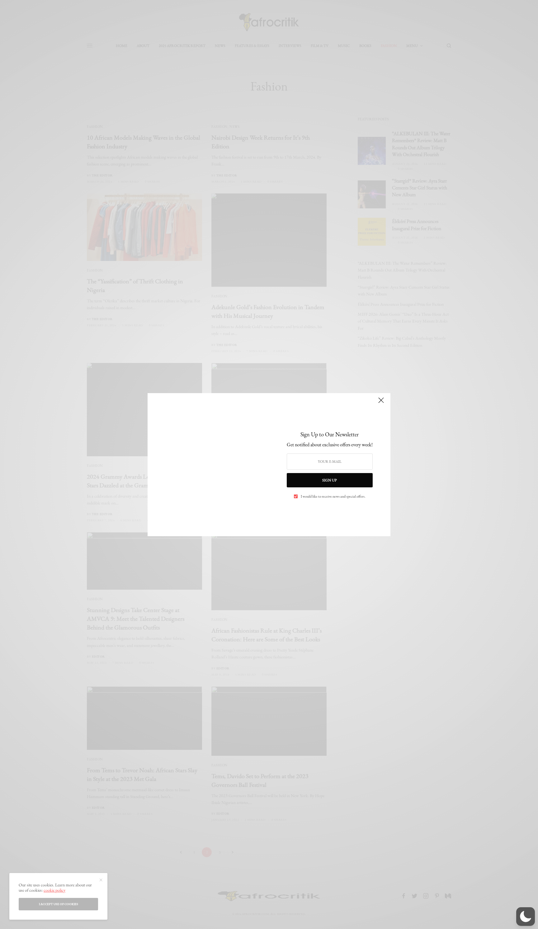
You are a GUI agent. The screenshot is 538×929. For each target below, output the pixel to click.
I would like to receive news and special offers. (333, 496)
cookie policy (54, 890)
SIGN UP (329, 480)
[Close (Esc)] (381, 403)
